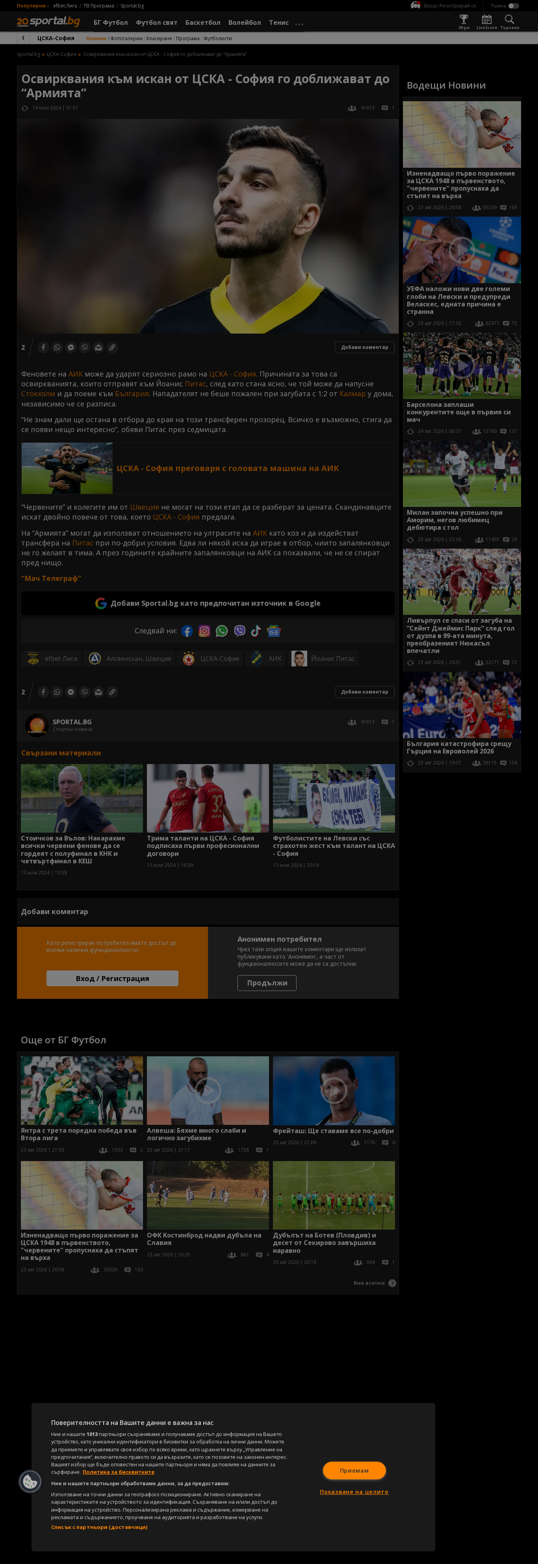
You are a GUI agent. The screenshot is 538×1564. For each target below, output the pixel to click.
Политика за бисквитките (118, 1471)
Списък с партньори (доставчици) (99, 1527)
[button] (30, 1481)
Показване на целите (354, 1491)
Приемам (354, 1470)
